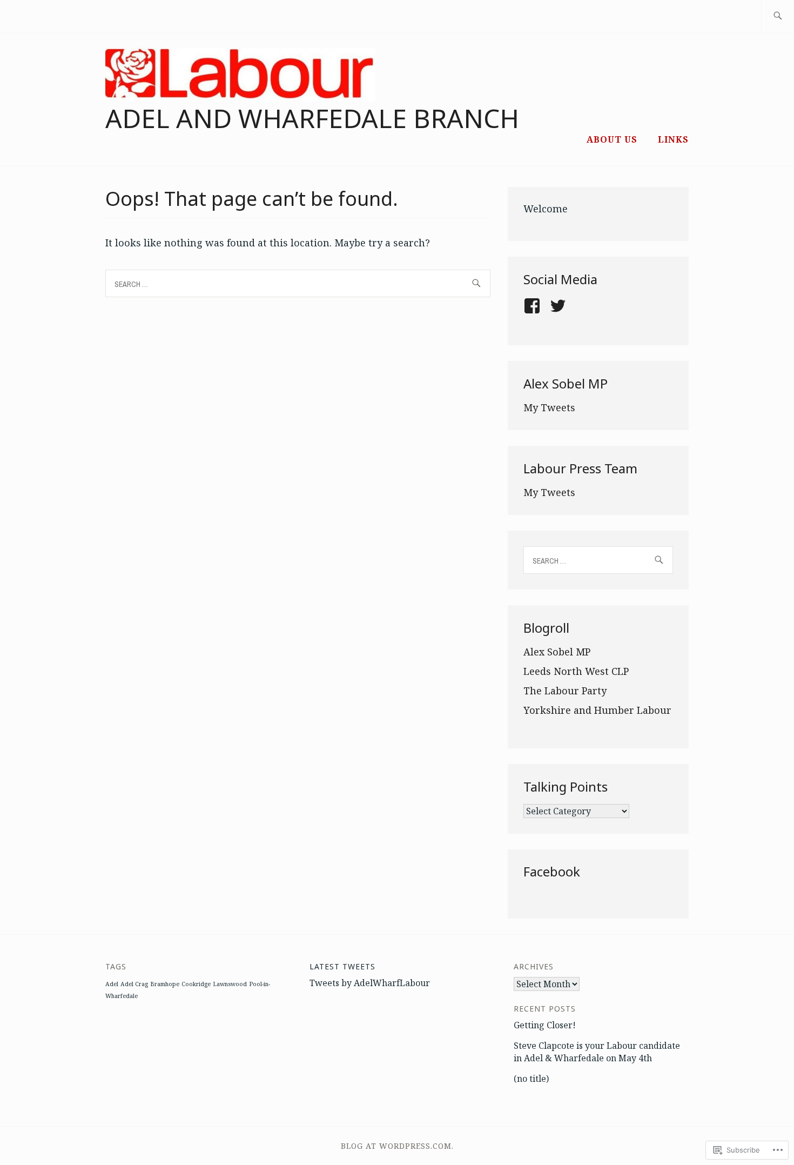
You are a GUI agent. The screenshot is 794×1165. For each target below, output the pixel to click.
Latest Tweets (342, 966)
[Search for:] (777, 16)
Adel (111, 984)
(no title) (531, 1078)
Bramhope (164, 984)
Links (673, 139)
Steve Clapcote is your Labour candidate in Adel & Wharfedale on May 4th (597, 1051)
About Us (612, 139)
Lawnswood (230, 984)
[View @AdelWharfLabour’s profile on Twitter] (559, 305)
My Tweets (549, 407)
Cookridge (196, 984)
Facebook (551, 871)
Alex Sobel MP (556, 651)
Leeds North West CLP (576, 671)
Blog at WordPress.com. (397, 1146)
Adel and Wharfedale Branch (312, 118)
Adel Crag (134, 984)
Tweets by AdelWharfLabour (369, 983)
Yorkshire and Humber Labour (597, 710)
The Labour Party (565, 690)
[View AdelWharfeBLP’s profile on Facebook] (533, 305)
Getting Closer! (545, 1025)
